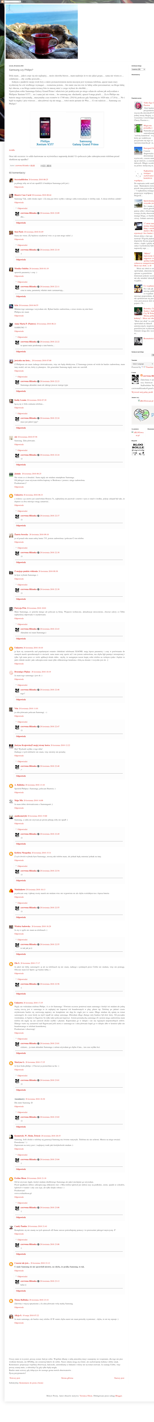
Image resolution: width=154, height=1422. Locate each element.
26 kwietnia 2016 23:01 (49, 1043)
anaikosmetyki (20, 815)
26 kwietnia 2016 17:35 (33, 1002)
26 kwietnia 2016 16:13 (35, 889)
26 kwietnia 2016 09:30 (48, 571)
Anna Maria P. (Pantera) (25, 323)
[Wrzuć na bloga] (44, 166)
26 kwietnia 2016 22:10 (49, 249)
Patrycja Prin (20, 608)
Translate (149, 367)
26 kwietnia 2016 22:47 (49, 726)
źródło (12, 149)
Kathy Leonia (20, 400)
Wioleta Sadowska (22, 926)
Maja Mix (18, 800)
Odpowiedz (19, 186)
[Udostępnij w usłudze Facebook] (48, 166)
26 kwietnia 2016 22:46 (49, 689)
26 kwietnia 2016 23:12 (40, 1263)
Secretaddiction (21, 179)
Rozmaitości (149, 338)
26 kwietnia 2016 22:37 (49, 515)
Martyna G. (19, 1062)
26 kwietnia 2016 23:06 (49, 1207)
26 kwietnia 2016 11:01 (28, 708)
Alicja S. (18, 1315)
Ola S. (17, 963)
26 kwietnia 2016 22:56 (49, 984)
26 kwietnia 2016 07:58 (27, 436)
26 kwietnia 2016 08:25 (31, 473)
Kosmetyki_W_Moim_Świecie (27, 1135)
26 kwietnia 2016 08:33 (33, 494)
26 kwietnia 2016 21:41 (37, 1226)
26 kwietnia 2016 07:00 (41, 360)
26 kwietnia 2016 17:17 (30, 963)
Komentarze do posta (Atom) (31, 1382)
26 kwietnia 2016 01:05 (33, 231)
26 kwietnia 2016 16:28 (41, 926)
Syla (16, 305)
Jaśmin (17, 473)
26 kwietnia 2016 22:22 (49, 341)
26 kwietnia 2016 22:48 (49, 766)
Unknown (18, 494)
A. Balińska (19, 784)
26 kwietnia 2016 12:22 (60, 745)
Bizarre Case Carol (22, 194)
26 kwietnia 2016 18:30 (35, 1099)
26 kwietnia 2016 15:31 (41, 852)
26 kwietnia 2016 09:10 (39, 534)
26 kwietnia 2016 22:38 (49, 552)
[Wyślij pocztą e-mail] (42, 166)
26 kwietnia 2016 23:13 (49, 1281)
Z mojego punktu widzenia (26, 571)
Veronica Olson (86, 1395)
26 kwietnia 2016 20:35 (51, 1135)
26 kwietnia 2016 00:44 (41, 195)
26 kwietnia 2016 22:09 (49, 213)
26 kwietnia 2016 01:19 (39, 268)
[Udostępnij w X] (46, 166)
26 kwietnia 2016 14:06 (33, 800)
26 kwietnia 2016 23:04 (49, 1159)
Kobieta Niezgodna (22, 852)
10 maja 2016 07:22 (31, 1315)
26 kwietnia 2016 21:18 (36, 1178)
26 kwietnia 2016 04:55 (28, 305)
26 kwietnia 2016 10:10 (33, 647)
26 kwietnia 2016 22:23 (49, 381)
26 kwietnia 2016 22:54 (49, 870)
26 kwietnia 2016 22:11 (49, 286)
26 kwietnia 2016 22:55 (49, 907)
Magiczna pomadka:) (148, 126)
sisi (15, 436)
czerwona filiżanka (29, 212)
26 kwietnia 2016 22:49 (49, 833)
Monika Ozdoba (21, 268)
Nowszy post (15, 1378)
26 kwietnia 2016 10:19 (41, 671)
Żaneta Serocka (21, 534)
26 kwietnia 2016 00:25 (38, 179)
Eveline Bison (20, 1178)
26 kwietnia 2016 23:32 (39, 1299)
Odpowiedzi (22, 208)
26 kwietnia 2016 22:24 (49, 418)
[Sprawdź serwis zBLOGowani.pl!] (145, 400)
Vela (16, 708)
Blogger (118, 1395)
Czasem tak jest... (22, 1263)
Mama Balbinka (21, 1299)
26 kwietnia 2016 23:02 (49, 1117)
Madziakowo (19, 889)
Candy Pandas (20, 1226)
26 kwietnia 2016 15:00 (37, 815)
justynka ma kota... (22, 360)
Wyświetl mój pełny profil (142, 392)
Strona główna (67, 1378)
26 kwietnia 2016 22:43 (49, 628)
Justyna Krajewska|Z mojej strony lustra (32, 745)
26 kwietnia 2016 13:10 (35, 784)
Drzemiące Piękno (22, 671)
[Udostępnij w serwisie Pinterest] (50, 166)
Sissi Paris (18, 231)
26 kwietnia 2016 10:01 (36, 608)
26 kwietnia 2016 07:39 (36, 400)
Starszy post (119, 1378)
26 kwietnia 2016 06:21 (46, 323)
